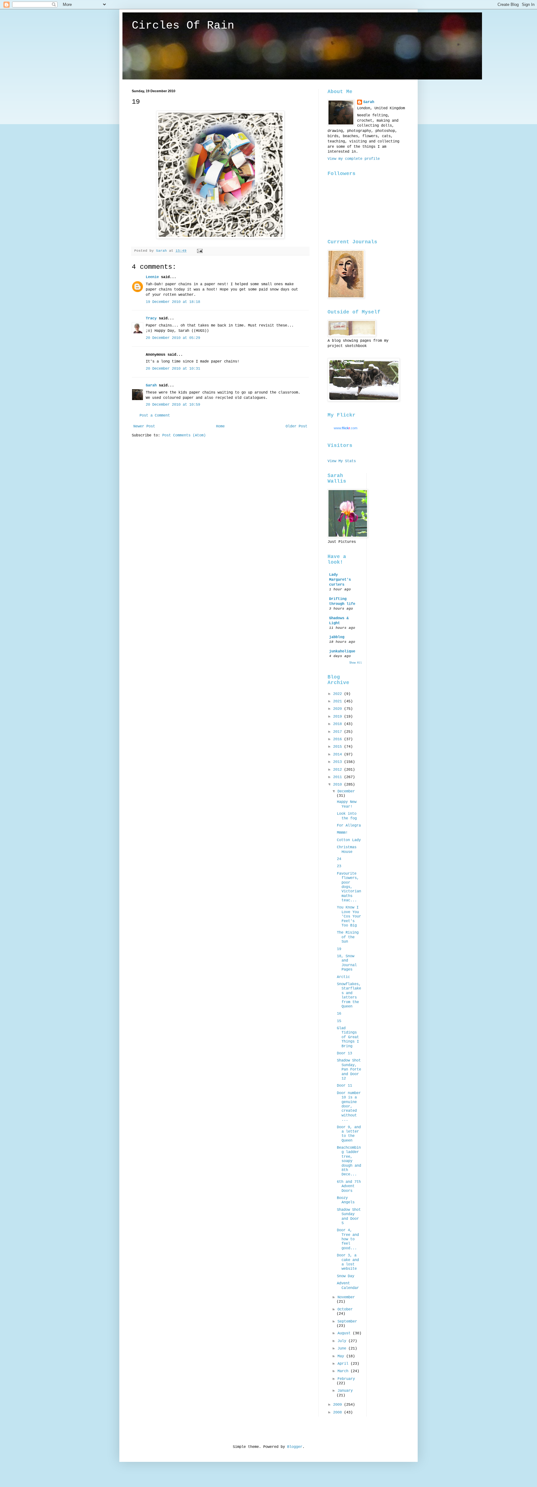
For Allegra (349, 825)
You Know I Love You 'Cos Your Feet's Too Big (349, 916)
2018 (338, 724)
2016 (338, 739)
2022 (338, 694)
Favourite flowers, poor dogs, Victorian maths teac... (349, 887)
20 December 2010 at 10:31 (173, 369)
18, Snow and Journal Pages (347, 963)
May (341, 1356)
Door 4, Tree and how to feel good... (348, 1239)
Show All (355, 663)
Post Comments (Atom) (184, 435)
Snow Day (345, 1276)
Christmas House (346, 849)
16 (339, 1014)
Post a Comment (155, 415)
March (344, 1371)
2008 (338, 1412)
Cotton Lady (349, 840)
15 (339, 1021)
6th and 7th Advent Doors (349, 1186)
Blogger (294, 1447)
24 (339, 859)
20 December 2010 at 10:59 (173, 405)
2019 (338, 716)
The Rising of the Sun (348, 937)
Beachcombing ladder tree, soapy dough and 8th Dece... (349, 1161)
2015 (338, 747)
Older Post (296, 426)
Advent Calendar (348, 1285)
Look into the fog (347, 816)
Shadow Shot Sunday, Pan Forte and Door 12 (349, 1069)
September (347, 1321)
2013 (338, 762)
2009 (338, 1405)
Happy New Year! (346, 804)
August (345, 1333)
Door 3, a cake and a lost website (348, 1262)
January (345, 1391)
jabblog (336, 637)
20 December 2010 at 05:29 (173, 338)
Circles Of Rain (183, 25)
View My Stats (342, 461)
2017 (338, 732)
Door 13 (344, 1053)
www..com (345, 428)
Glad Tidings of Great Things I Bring (348, 1037)
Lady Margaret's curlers (340, 580)
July (342, 1341)
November (346, 1297)
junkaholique (342, 651)
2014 (338, 754)
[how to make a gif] (220, 237)
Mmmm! (342, 833)
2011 (338, 777)
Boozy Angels (346, 1200)
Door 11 (344, 1086)
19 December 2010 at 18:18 (173, 302)
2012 (338, 770)
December (346, 791)
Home (220, 426)
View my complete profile (354, 159)
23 (339, 866)
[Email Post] (200, 251)
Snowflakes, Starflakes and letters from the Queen (349, 995)
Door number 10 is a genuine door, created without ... (349, 1106)
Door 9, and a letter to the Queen (349, 1134)
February (346, 1379)
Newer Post (144, 426)
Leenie (152, 277)
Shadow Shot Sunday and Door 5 (349, 1216)
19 (339, 949)
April (344, 1364)
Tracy (151, 318)
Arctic (343, 977)
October (345, 1309)
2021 (338, 701)
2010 (338, 784)
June (342, 1348)
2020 (338, 709)
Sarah (151, 385)
